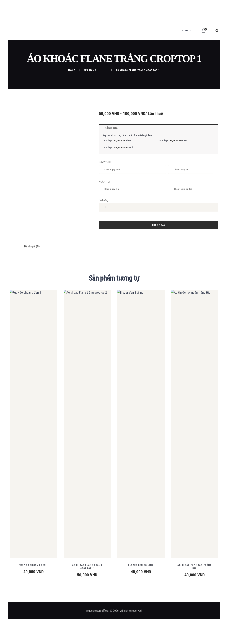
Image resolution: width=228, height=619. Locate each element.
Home (71, 70)
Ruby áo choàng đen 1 (33, 565)
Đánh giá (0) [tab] (32, 246)
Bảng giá (110, 128)
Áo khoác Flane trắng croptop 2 (87, 567)
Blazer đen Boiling (141, 565)
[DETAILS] (20, 426)
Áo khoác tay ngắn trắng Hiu (194, 567)
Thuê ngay (158, 225)
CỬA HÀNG (90, 70)
